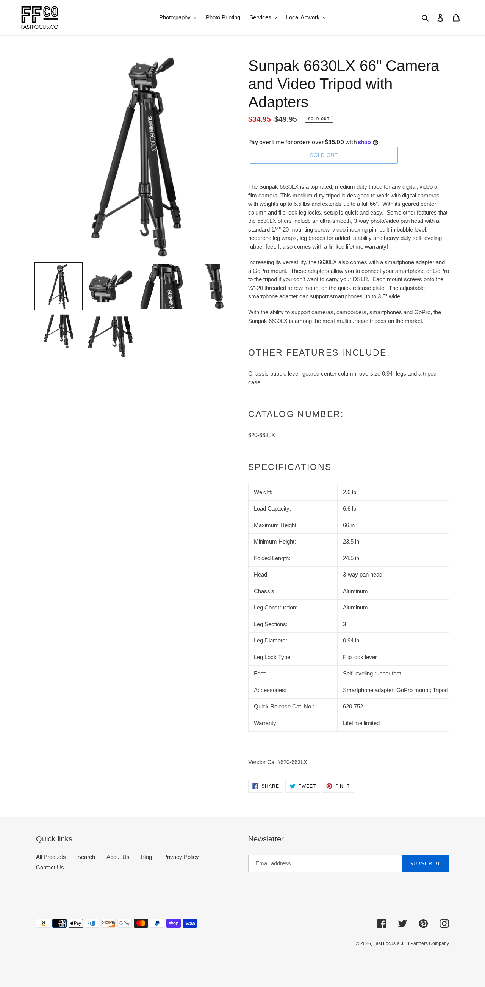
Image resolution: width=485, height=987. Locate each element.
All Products (51, 857)
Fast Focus (384, 943)
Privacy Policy (181, 857)
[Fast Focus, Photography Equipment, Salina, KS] (64, 961)
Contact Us (50, 867)
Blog (146, 857)
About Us (118, 857)
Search (86, 857)
